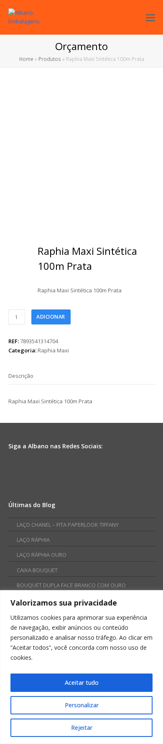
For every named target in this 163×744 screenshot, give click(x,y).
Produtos (49, 58)
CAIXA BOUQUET (37, 570)
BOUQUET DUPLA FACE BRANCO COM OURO (71, 585)
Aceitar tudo (82, 682)
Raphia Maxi (53, 350)
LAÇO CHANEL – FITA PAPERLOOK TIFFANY (68, 524)
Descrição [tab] (20, 376)
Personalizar (82, 705)
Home (26, 58)
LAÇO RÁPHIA (33, 539)
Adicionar (50, 316)
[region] (81, 667)
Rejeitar (81, 727)
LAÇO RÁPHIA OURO (41, 554)
